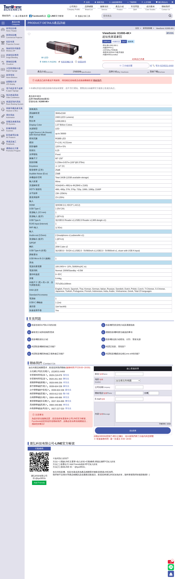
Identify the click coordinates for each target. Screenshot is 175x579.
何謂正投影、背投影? (115, 346)
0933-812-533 (55, 394)
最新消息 (100, 2)
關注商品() (163, 2)
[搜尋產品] (170, 16)
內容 (97, 414)
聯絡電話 (99, 393)
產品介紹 (45, 71)
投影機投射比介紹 (40, 339)
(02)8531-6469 (166, 66)
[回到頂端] (171, 574)
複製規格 (170, 33)
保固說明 (82, 62)
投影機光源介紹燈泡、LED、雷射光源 (123, 339)
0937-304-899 (57, 401)
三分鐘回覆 (127, 66)
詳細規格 (82, 71)
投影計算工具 (84, 16)
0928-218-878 (55, 375)
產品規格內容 (49, 88)
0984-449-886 (55, 397)
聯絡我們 (97, 80)
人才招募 (147, 2)
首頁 (88, 2)
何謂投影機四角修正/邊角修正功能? (48, 354)
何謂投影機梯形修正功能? (43, 346)
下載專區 (133, 2)
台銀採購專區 (116, 2)
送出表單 (133, 431)
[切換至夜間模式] (172, 2)
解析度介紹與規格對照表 (43, 332)
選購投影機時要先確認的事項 (119, 332)
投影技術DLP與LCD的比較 (44, 325)
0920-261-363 (55, 379)
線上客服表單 (21, 16)
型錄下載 (157, 71)
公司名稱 (99, 387)
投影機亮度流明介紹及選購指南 (120, 325)
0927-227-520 (57, 409)
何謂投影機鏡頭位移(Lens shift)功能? (123, 354)
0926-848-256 (55, 383)
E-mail (98, 399)
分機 (146, 393)
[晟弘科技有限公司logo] (12, 10)
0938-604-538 (55, 386)
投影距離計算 (67, 62)
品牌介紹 (119, 71)
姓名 (97, 374)
